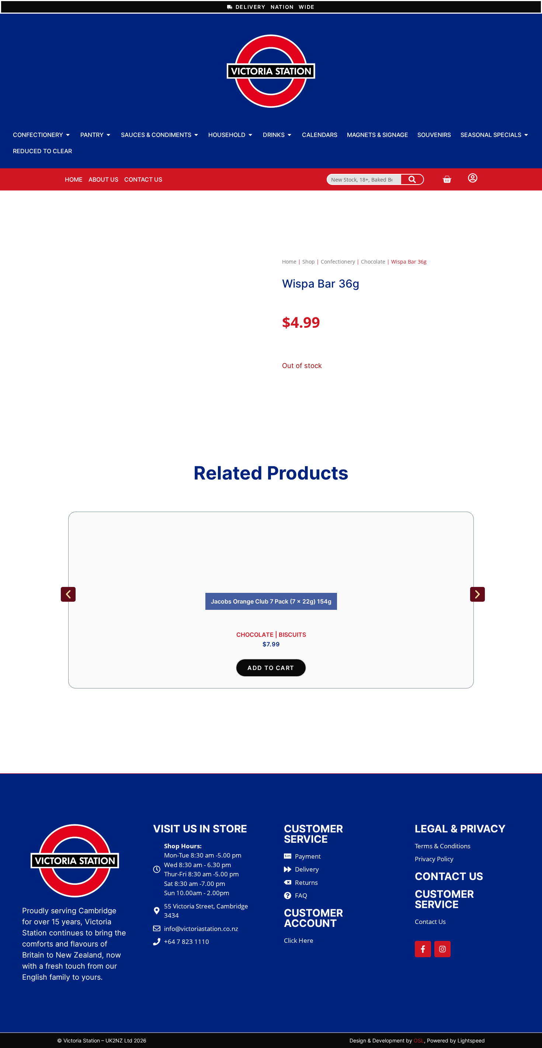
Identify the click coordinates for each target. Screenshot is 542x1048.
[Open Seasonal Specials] (526, 134)
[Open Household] (250, 134)
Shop (308, 261)
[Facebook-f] (423, 949)
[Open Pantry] (108, 134)
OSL (419, 1040)
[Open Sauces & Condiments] (196, 134)
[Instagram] (442, 949)
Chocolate (373, 261)
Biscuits (292, 634)
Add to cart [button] (271, 667)
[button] (68, 594)
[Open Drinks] (289, 134)
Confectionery (338, 261)
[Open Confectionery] (68, 134)
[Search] (412, 179)
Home (289, 261)
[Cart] (447, 179)
